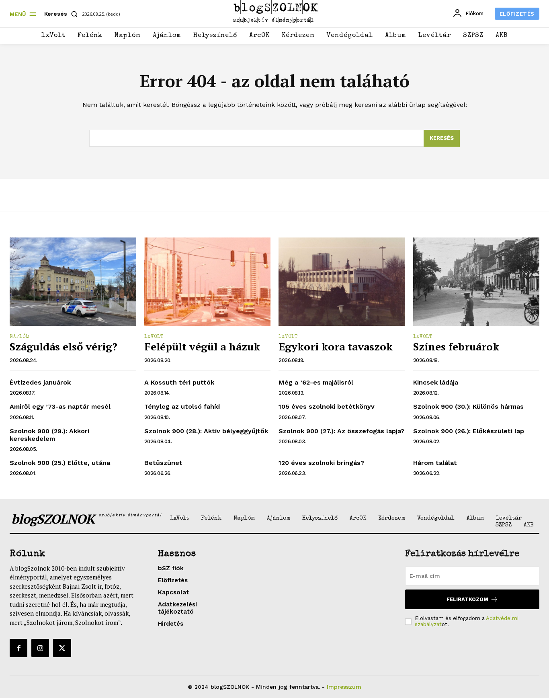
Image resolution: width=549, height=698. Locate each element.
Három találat (435, 463)
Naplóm (20, 337)
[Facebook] (18, 648)
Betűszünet (163, 463)
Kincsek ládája (435, 382)
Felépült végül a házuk (202, 346)
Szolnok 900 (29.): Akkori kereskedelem (49, 434)
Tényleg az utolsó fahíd (182, 406)
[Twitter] (62, 648)
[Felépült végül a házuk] (207, 281)
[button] (62, 13)
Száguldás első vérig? (63, 346)
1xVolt (154, 337)
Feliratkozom (467, 599)
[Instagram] (40, 648)
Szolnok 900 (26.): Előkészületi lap (468, 431)
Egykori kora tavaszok (336, 346)
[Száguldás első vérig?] (73, 281)
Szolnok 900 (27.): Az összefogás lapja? (341, 431)
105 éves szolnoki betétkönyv (327, 406)
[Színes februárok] (476, 281)
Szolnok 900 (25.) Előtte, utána (60, 463)
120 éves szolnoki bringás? (321, 463)
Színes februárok (456, 346)
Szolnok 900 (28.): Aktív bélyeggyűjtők (206, 431)
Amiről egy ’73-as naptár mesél (60, 406)
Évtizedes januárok (40, 382)
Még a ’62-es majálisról (316, 382)
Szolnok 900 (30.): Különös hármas (468, 406)
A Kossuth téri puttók (179, 382)
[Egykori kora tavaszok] (342, 281)
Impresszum (344, 687)
